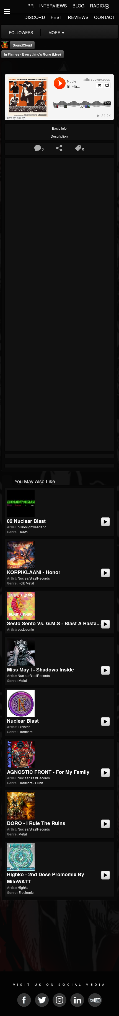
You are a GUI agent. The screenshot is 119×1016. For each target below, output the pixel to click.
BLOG (78, 5)
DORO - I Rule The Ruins (36, 823)
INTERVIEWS (53, 5)
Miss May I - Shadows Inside (40, 669)
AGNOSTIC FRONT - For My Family (48, 771)
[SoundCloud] (6, 67)
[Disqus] (59, 233)
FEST (56, 17)
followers (21, 32)
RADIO (97, 5)
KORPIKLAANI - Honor (33, 572)
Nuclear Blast (23, 720)
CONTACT (104, 17)
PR (30, 5)
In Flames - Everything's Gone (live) (32, 54)
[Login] (107, 6)
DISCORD (34, 17)
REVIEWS (78, 17)
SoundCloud (22, 45)
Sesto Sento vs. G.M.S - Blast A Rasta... (54, 623)
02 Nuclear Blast (26, 521)
